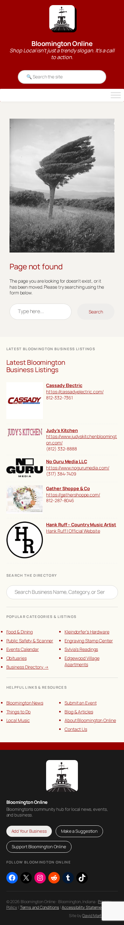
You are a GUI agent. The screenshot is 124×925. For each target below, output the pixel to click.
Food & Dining (19, 632)
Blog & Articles (79, 712)
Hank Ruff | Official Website (73, 531)
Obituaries (16, 658)
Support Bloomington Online (39, 847)
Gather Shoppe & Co (68, 488)
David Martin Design (100, 915)
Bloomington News (24, 703)
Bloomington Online (62, 43)
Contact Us (76, 729)
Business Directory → (27, 667)
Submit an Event (81, 703)
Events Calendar (22, 649)
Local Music (18, 720)
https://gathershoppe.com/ (73, 495)
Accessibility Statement (83, 907)
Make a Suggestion (79, 831)
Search (96, 312)
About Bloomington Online (90, 720)
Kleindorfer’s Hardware (87, 632)
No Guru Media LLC (66, 461)
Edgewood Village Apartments (82, 661)
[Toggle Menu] (116, 95)
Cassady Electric (64, 385)
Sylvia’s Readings (81, 649)
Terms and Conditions (39, 907)
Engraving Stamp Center (89, 641)
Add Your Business (29, 831)
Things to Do (18, 712)
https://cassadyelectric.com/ (74, 392)
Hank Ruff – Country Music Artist (81, 525)
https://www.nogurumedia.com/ (77, 468)
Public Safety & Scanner (29, 641)
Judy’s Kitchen (62, 430)
